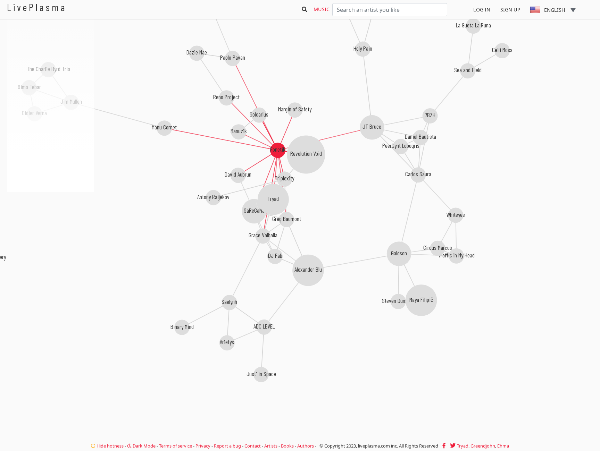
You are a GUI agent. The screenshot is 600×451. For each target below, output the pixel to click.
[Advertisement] (50, 229)
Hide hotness (109, 446)
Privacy (202, 446)
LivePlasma (37, 7)
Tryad (462, 446)
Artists (270, 446)
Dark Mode (144, 446)
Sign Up (510, 9)
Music (322, 9)
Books (287, 446)
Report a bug (227, 446)
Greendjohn (482, 446)
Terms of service (175, 446)
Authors (305, 446)
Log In (481, 9)
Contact (252, 446)
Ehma (503, 446)
